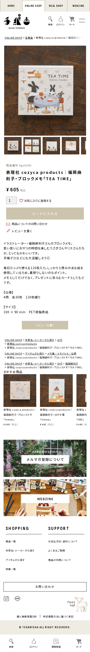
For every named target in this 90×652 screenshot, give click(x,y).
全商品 (29, 37)
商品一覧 (11, 541)
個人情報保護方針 (27, 616)
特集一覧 (11, 569)
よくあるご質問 (56, 550)
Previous (8, 91)
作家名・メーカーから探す (39, 340)
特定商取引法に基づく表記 (58, 616)
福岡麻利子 (71, 363)
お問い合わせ (45, 587)
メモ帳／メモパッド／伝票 (61, 353)
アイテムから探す (34, 353)
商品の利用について (59, 560)
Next (81, 91)
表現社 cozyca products (22, 343)
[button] (5, 393)
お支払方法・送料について (63, 541)
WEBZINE (78, 6)
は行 (59, 340)
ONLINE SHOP (33, 6)
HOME (11, 6)
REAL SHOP (56, 6)
